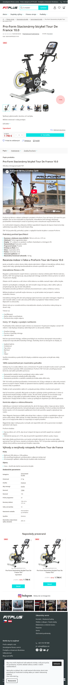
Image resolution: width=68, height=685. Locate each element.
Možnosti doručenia (59, 130)
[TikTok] (47, 651)
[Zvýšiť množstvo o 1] (22, 135)
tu (17, 676)
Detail (18, 586)
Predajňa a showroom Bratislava (48, 2)
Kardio (23, 486)
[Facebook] (37, 650)
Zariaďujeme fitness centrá (11, 2)
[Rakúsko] (10, 621)
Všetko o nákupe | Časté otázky (46, 622)
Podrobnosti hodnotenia (31, 34)
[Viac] (62, 14)
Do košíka (46, 135)
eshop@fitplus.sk (43, 646)
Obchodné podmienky (43, 633)
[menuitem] (6, 14)
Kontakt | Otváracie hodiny (45, 619)
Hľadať (43, 7)
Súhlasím (57, 664)
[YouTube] (44, 651)
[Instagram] (41, 650)
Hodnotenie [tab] (15, 151)
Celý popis (6, 123)
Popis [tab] (5, 151)
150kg (22, 490)
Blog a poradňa (8, 656)
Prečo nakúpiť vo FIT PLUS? (28, 2)
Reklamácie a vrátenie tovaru (45, 625)
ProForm (23, 483)
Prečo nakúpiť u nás (9, 644)
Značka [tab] (30, 151)
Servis (38, 630)
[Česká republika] (5, 621)
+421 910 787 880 (43, 643)
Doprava (39, 628)
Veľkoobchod (7, 653)
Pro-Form (50, 34)
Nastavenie (12, 681)
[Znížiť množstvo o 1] (16, 135)
